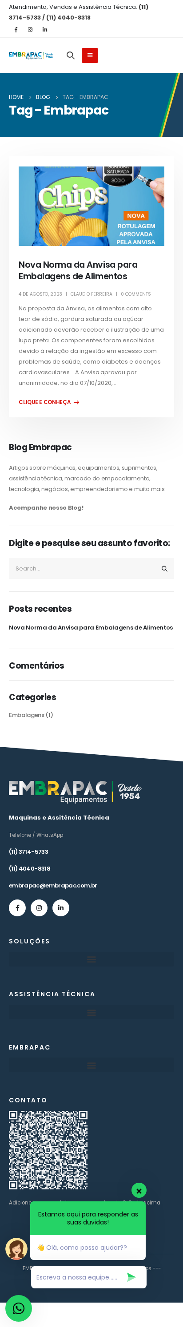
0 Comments (136, 294)
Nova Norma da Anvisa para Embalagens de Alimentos (78, 270)
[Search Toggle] (70, 55)
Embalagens (26, 715)
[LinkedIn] (45, 29)
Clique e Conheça (45, 402)
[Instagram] (30, 29)
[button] (91, 959)
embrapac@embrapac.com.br (53, 885)
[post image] (91, 206)
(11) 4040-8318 (29, 868)
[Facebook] (15, 29)
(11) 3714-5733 (28, 852)
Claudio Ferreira (91, 294)
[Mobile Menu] (90, 55)
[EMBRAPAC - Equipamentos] (31, 55)
